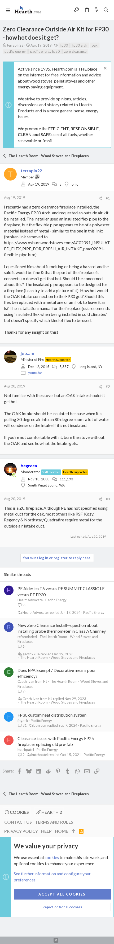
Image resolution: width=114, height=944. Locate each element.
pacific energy (15, 51)
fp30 (64, 45)
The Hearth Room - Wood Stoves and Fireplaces (57, 657)
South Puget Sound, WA (46, 485)
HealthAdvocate (30, 600)
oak (95, 45)
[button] (8, 10)
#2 (108, 387)
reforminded (27, 637)
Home (61, 830)
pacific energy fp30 (45, 51)
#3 (108, 499)
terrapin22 (15, 45)
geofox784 (31, 654)
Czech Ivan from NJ (32, 681)
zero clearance (75, 51)
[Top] (73, 831)
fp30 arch (79, 45)
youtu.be (35, 373)
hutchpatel (25, 749)
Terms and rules (54, 821)
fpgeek (22, 720)
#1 (108, 198)
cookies (52, 857)
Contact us (18, 821)
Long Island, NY (90, 367)
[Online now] (14, 475)
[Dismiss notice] (104, 69)
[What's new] (96, 10)
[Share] (100, 198)
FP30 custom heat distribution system (51, 714)
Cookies (19, 812)
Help (46, 830)
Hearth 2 (51, 812)
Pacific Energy (56, 600)
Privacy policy (21, 830)
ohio (75, 184)
